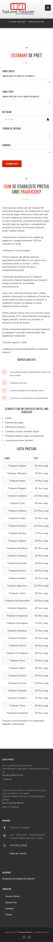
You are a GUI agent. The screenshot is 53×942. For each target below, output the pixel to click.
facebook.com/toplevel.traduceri (18, 878)
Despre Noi (11, 902)
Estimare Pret (12, 163)
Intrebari (9, 908)
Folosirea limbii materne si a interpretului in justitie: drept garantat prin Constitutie (24, 791)
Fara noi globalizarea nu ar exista (17, 765)
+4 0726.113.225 (18, 845)
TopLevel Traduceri (25, 932)
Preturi (8, 914)
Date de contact (18, 853)
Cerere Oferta (12, 896)
